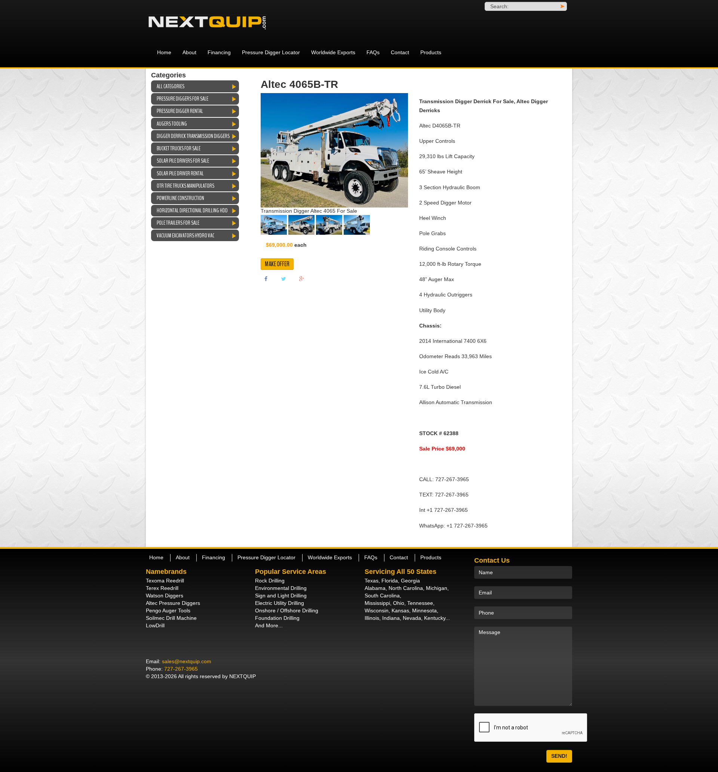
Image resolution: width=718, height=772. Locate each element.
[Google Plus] (302, 279)
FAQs (373, 52)
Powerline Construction (180, 198)
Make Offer (277, 263)
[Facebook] (266, 279)
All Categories (170, 86)
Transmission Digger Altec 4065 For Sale (309, 211)
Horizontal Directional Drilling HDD (192, 210)
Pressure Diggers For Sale (182, 98)
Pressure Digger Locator (271, 52)
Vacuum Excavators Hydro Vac (185, 235)
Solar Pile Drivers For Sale (183, 160)
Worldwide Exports (333, 52)
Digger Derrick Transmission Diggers (193, 136)
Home (164, 52)
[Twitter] (284, 279)
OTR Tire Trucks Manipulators (185, 186)
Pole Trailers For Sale (178, 223)
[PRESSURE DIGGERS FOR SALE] (213, 22)
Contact (400, 52)
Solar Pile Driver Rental (180, 173)
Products (430, 52)
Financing (219, 52)
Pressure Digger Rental (180, 111)
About (189, 52)
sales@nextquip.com (186, 661)
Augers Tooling (172, 123)
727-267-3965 (181, 669)
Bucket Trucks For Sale (178, 148)
